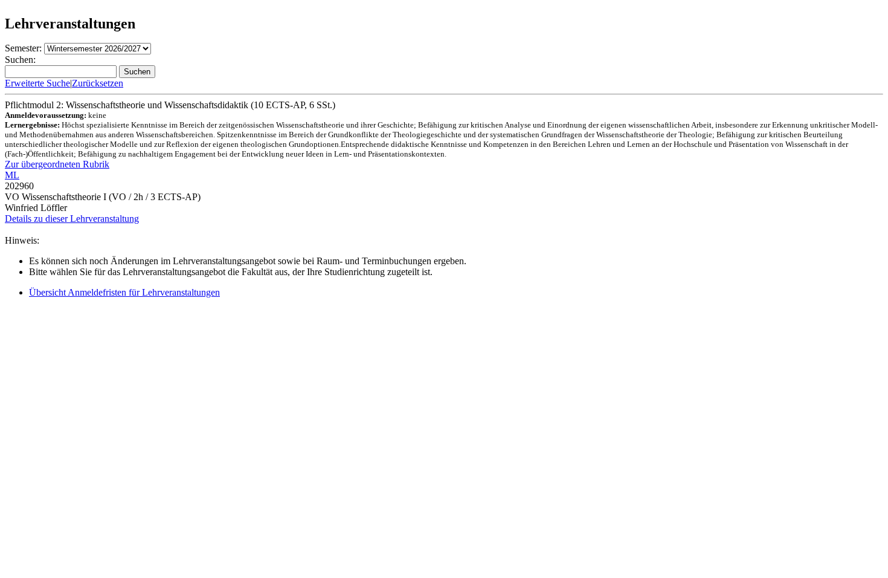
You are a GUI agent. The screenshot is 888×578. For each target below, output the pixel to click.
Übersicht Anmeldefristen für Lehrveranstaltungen (124, 292)
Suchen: (20, 59)
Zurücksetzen (97, 83)
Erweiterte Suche (37, 83)
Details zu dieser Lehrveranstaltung (72, 218)
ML (12, 175)
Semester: (23, 48)
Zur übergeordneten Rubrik (57, 164)
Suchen (137, 71)
